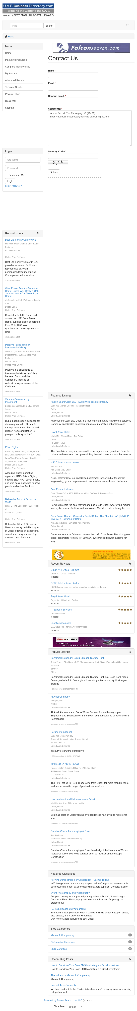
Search (49, 25)
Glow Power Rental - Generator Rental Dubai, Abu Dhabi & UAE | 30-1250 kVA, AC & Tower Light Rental (22, 292)
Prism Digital (11, 447)
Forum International (61, 731)
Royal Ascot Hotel (60, 432)
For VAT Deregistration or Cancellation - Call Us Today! (80, 879)
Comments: (55, 108)
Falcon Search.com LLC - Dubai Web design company (79, 401)
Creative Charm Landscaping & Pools (70, 831)
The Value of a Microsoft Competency (71, 975)
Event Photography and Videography (70, 892)
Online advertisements (63, 942)
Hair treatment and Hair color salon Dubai (73, 799)
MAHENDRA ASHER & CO (65, 763)
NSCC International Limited (65, 462)
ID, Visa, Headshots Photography (68, 908)
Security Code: (57, 151)
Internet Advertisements (63, 985)
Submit (54, 172)
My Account (11, 73)
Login (126, 24)
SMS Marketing (59, 949)
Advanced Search (14, 80)
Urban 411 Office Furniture (65, 569)
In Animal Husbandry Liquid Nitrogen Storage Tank (77, 657)
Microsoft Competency (63, 935)
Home (11, 36)
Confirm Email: (57, 96)
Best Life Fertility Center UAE (20, 239)
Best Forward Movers (62, 489)
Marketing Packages (16, 59)
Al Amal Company (60, 696)
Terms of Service (14, 87)
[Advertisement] (23, 131)
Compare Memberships (17, 66)
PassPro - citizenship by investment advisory (17, 346)
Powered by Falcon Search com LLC (63, 1000)
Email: (52, 83)
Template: (59, 1006)
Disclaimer (10, 100)
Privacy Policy (12, 94)
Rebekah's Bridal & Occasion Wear (20, 500)
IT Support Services (61, 609)
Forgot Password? (13, 185)
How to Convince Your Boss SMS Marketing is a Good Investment (85, 965)
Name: (52, 70)
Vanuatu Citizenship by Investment (17, 400)
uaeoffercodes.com (61, 623)
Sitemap (9, 107)
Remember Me (16, 175)
